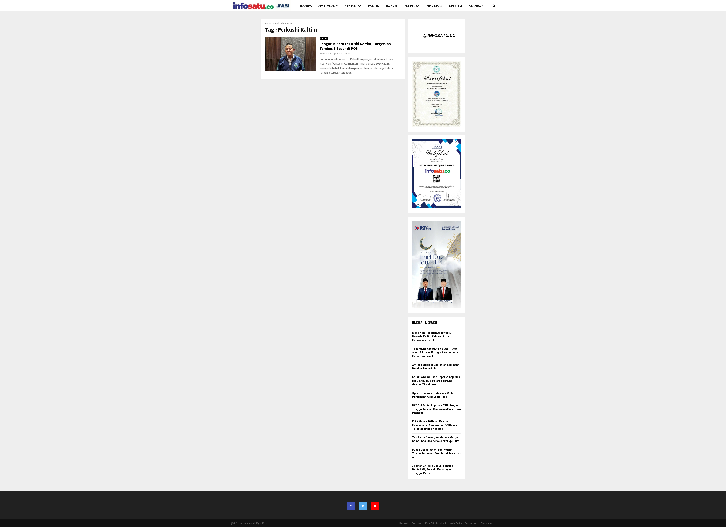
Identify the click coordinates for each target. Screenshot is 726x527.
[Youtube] (375, 506)
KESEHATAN (412, 5)
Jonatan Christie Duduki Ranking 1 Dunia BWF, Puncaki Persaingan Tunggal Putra (433, 469)
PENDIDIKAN (434, 5)
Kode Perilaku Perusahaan (463, 523)
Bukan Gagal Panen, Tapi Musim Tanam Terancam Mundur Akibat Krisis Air (436, 453)
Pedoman (417, 523)
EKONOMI (391, 5)
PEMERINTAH (352, 5)
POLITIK (373, 5)
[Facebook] (351, 506)
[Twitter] (363, 506)
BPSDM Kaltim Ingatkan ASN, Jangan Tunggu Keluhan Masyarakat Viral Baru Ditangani (436, 409)
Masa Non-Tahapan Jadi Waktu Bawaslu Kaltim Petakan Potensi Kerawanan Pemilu (432, 336)
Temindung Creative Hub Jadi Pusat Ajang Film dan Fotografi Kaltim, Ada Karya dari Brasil (435, 352)
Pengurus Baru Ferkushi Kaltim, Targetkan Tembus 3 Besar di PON (355, 46)
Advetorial (326, 5)
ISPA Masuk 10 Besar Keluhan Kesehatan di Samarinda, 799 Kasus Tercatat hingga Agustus (434, 425)
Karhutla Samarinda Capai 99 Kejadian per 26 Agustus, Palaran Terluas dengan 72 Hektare (436, 381)
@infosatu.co (439, 35)
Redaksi (403, 523)
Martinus (327, 53)
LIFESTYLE (455, 5)
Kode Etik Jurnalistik (435, 523)
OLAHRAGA (476, 5)
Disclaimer (486, 523)
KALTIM (323, 38)
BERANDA (305, 5)
